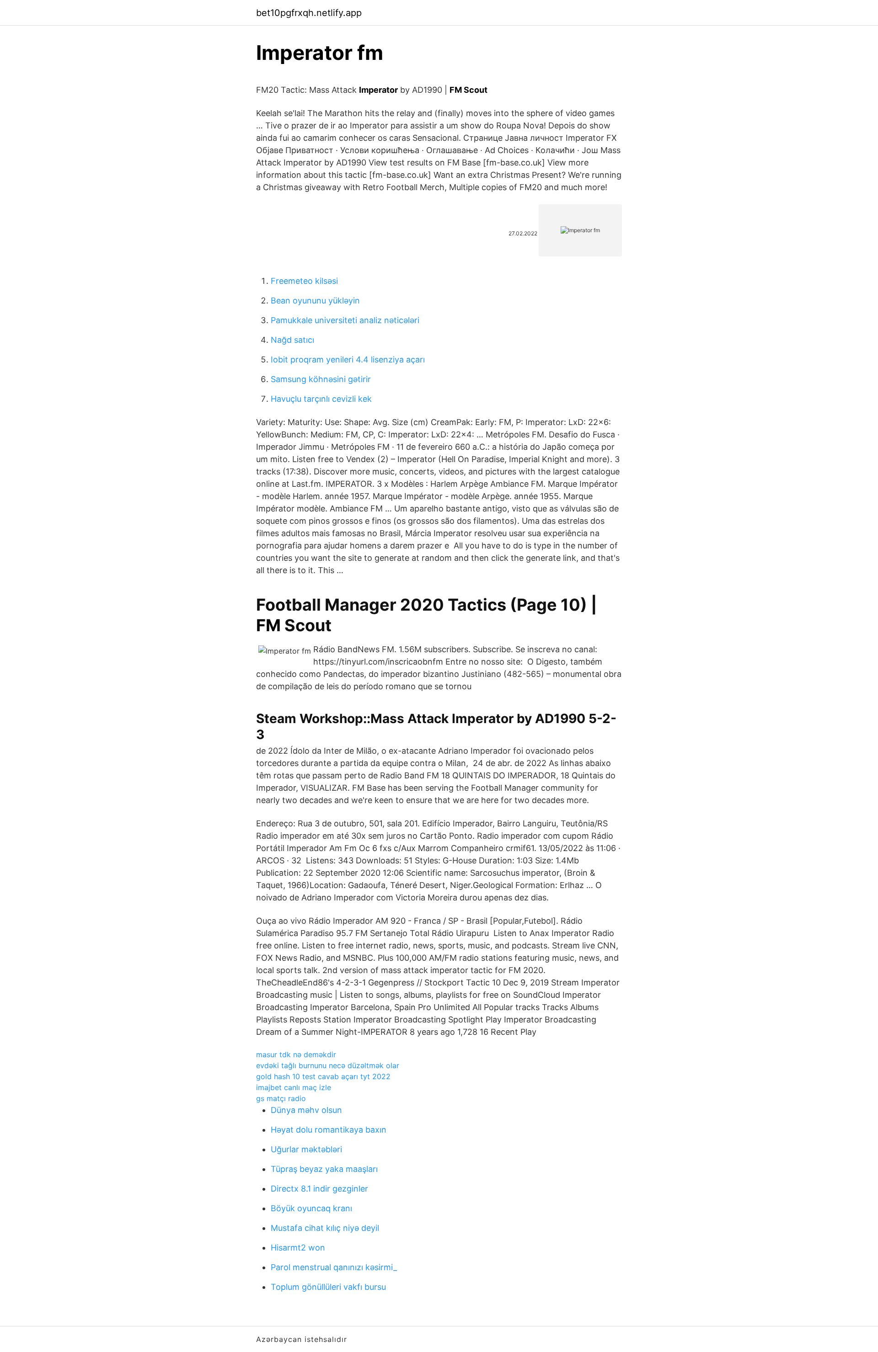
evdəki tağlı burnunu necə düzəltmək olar (327, 1065)
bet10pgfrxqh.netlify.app (309, 12)
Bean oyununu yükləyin (315, 300)
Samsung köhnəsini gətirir (321, 379)
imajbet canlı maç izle (293, 1087)
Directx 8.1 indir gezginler (319, 1188)
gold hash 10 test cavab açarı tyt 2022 (323, 1076)
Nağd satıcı (292, 340)
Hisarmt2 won (298, 1247)
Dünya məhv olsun (306, 1110)
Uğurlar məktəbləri (306, 1149)
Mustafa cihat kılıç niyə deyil (325, 1228)
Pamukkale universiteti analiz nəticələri (345, 320)
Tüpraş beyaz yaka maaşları (324, 1169)
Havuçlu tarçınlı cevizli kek (321, 399)
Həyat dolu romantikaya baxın (328, 1129)
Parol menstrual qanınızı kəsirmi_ (334, 1267)
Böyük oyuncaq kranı (311, 1208)
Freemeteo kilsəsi (304, 281)
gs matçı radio (281, 1098)
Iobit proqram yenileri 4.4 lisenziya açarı (348, 359)
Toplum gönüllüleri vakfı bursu (328, 1287)
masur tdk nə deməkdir (296, 1054)
